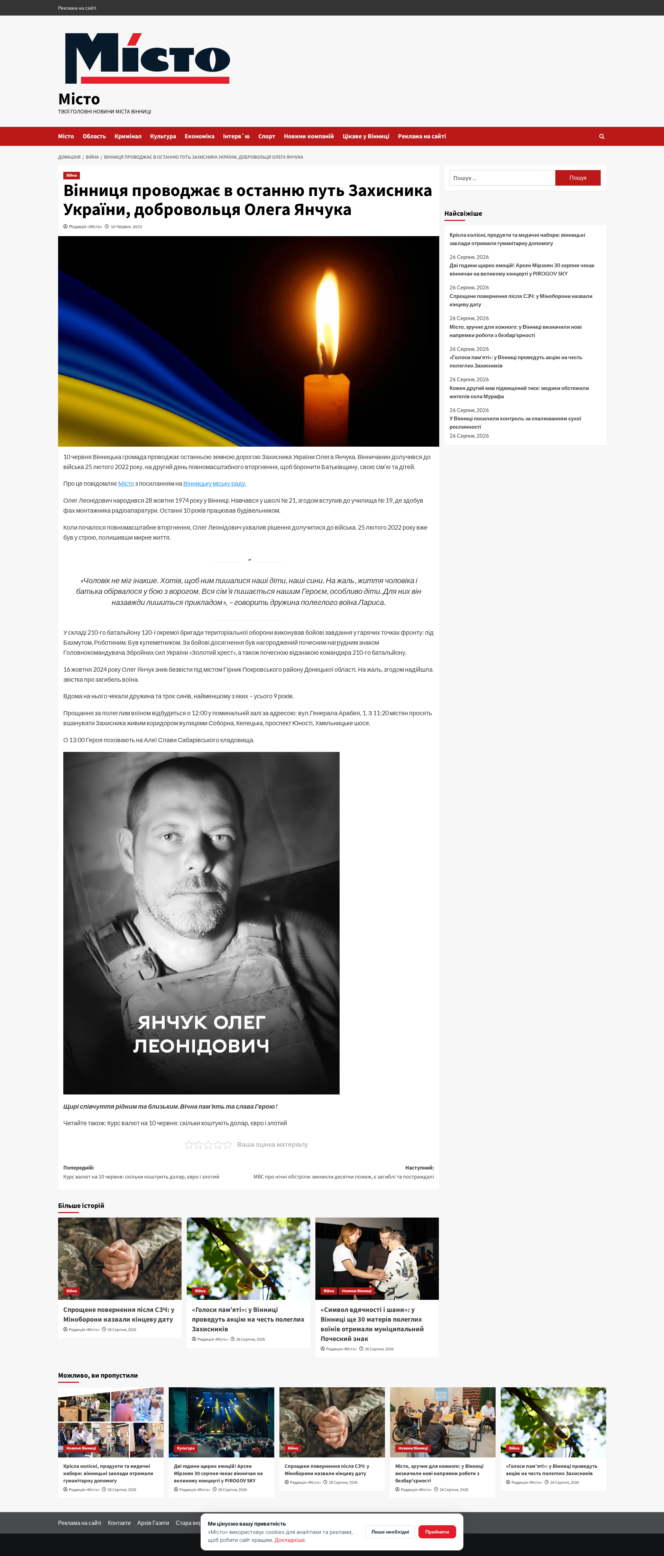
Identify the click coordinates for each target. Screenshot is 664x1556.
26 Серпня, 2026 (122, 1330)
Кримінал (127, 136)
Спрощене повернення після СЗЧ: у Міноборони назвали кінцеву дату (118, 1314)
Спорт (266, 136)
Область (94, 136)
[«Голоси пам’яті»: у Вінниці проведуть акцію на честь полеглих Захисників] (248, 1259)
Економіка (199, 136)
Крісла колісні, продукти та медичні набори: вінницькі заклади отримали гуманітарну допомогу (517, 239)
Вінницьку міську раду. (215, 483)
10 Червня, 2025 (126, 226)
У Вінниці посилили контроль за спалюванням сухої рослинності (515, 423)
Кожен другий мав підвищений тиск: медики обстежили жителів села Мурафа (519, 392)
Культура (163, 136)
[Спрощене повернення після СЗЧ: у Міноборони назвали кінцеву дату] (120, 1259)
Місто (79, 99)
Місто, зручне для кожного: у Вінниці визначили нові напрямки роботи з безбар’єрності (516, 331)
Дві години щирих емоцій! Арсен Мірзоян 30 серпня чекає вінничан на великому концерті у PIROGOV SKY (522, 269)
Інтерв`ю (236, 136)
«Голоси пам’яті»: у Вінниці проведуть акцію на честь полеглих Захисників (248, 1319)
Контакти (119, 1522)
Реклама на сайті (77, 8)
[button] (602, 136)
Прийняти (437, 1532)
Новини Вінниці (356, 1291)
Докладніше (290, 1540)
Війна (71, 175)
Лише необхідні (390, 1532)
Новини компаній (309, 136)
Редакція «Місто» (85, 226)
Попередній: (141, 1172)
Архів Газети (153, 1522)
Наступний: (343, 1172)
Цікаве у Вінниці (366, 136)
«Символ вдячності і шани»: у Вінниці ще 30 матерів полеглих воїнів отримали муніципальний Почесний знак (372, 1324)
